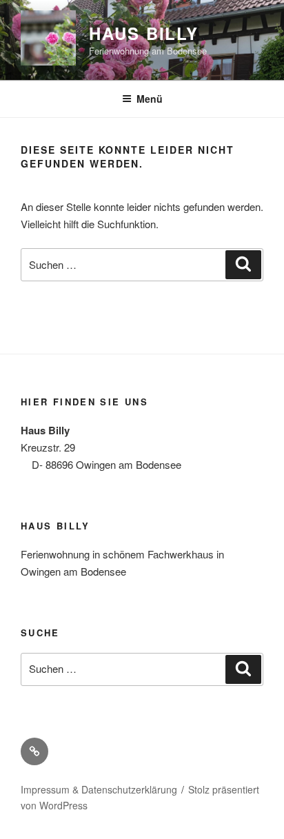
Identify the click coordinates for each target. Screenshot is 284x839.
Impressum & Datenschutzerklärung (99, 789)
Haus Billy (144, 33)
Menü (149, 98)
